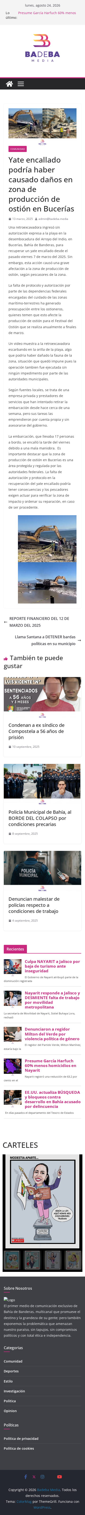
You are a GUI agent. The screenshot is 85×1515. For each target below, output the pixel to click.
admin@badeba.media (53, 219)
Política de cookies (19, 1448)
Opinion (10, 1411)
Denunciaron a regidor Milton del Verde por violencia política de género (52, 1034)
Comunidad (17, 149)
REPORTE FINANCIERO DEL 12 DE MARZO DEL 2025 (39, 622)
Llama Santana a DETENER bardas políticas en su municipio (45, 640)
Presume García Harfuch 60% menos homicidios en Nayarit (47, 15)
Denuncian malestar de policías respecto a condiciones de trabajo (34, 905)
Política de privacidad (21, 1438)
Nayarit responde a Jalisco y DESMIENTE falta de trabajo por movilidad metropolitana (52, 1000)
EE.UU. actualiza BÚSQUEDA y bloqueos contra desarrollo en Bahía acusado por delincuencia (53, 1099)
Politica (10, 1401)
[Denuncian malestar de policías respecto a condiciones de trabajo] (42, 854)
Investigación (14, 1391)
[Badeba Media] (9, 84)
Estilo (8, 1381)
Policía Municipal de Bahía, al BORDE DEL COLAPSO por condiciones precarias (39, 818)
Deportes (11, 1371)
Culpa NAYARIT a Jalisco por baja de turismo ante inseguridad (52, 966)
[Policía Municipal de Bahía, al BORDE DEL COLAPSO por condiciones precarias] (42, 767)
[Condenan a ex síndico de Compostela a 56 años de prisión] (42, 680)
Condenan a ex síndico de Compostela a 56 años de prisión (36, 731)
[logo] (9, 1300)
